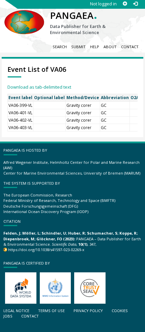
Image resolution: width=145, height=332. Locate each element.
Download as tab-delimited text (39, 87)
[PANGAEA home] (24, 16)
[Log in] (135, 3)
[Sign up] (125, 3)
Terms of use (51, 310)
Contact (130, 46)
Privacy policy (88, 310)
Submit (78, 46)
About (110, 46)
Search (60, 46)
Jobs (7, 316)
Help (94, 46)
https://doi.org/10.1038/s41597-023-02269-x (46, 249)
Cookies (120, 310)
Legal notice (16, 310)
